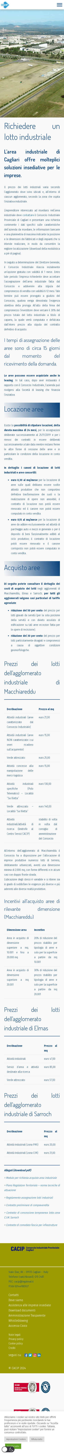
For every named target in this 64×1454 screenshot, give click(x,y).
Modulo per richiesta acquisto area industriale (31, 1177)
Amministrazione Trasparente (27, 1315)
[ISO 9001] (32, 1387)
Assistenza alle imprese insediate (30, 1305)
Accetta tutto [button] (13, 1446)
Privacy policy (16, 1339)
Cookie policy (16, 1343)
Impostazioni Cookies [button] (16, 1439)
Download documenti (22, 1310)
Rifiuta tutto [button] (36, 1439)
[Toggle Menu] (59, 4)
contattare (28, 215)
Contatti (14, 1295)
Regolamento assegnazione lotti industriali (29, 1197)
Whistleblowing (18, 1321)
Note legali (14, 1334)
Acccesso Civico (18, 1326)
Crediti (12, 1348)
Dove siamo (16, 1300)
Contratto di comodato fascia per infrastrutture (31, 1225)
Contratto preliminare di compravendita (27, 1205)
